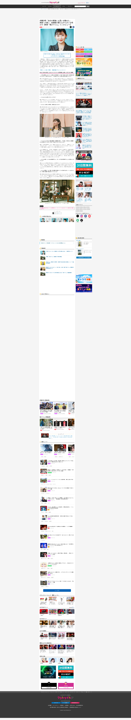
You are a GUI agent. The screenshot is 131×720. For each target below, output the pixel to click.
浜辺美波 (81, 207)
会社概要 (49, 705)
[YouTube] (89, 216)
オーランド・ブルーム (49, 484)
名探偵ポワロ (42, 586)
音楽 (88, 49)
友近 (41, 549)
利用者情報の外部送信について (75, 707)
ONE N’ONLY (46, 521)
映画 (80, 49)
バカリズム (42, 512)
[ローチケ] (87, 2)
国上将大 (52, 558)
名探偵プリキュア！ (43, 568)
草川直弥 (42, 521)
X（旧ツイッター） (74, 456)
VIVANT (42, 456)
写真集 (85, 207)
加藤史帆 (50, 512)
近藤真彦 (45, 549)
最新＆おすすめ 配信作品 (46, 643)
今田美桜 (77, 207)
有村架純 (77, 209)
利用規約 (62, 705)
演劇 (47, 549)
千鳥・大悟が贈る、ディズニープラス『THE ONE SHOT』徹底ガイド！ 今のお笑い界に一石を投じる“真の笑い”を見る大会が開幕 (60, 437)
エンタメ (88, 53)
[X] (77, 216)
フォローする (48, 687)
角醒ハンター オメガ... (43, 558)
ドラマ (79, 53)
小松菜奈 (85, 209)
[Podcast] (77, 220)
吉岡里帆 (88, 209)
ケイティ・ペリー (43, 484)
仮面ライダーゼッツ (43, 577)
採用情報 (66, 705)
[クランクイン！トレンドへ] (81, 2)
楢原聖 (48, 558)
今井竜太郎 (48, 577)
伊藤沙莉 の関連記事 (45, 400)
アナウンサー (42, 493)
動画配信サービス (88, 56)
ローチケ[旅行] (65, 702)
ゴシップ (54, 484)
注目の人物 (43, 656)
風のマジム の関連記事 (45, 417)
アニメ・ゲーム (88, 51)
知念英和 (50, 521)
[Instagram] (81, 216)
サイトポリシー (56, 705)
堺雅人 (45, 456)
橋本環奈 (81, 209)
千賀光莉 (48, 568)
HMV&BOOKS (74, 702)
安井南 (69, 456)
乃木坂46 (88, 207)
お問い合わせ (72, 705)
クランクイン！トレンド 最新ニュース (49, 595)
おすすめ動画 (43, 631)
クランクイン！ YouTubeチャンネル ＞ (86, 160)
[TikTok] (81, 220)
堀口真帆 (52, 577)
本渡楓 (51, 568)
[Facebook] (85, 216)
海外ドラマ (47, 586)
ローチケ (55, 702)
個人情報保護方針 (79, 705)
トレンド (79, 56)
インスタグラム (47, 493)
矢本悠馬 (46, 512)
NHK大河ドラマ (61, 456)
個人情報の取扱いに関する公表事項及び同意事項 (59, 707)
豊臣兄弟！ (56, 456)
